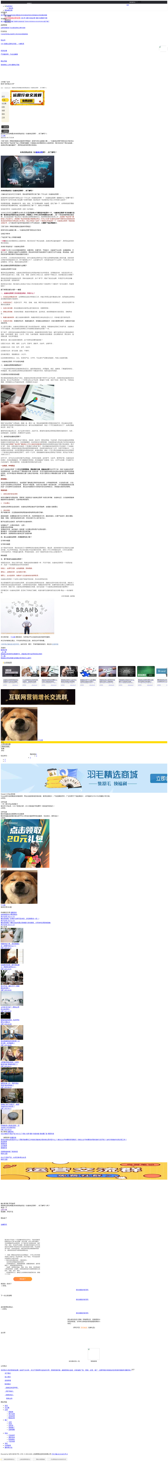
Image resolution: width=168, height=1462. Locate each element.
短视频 (41, 18)
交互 (2, 1133)
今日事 (7, 1408)
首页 (2, 87)
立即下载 (4, 1209)
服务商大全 (8, 1447)
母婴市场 (51, 1133)
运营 (18, 18)
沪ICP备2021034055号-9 (60, 1454)
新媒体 (11, 1412)
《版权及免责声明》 (12, 1387)
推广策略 (3, 21)
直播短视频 (43, 15)
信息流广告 (23, 21)
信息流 (11, 1425)
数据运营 (20, 15)
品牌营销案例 (5, 28)
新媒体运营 (12, 18)
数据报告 (25, 34)
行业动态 (3, 34)
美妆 (24, 1133)
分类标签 (8, 1445)
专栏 (6, 1443)
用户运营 (3, 15)
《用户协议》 (9, 1391)
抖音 (45, 18)
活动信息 (20, 34)
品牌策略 (12, 1429)
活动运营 (32, 18)
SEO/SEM (29, 21)
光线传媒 (36, 1133)
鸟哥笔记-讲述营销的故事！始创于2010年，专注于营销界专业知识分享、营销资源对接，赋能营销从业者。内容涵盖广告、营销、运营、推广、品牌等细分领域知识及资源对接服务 (66, 1370)
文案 (27, 18)
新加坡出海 (8, 10)
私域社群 (14, 15)
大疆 (27, 1133)
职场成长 (12, 1439)
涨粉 (37, 18)
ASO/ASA (35, 21)
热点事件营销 (21, 28)
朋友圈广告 (43, 1133)
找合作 (11, 8)
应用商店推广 (10, 21)
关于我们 (8, 1373)
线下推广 (46, 21)
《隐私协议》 (9, 1395)
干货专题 (12, 1441)
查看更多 (13, 912)
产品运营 (9, 15)
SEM (10, 1423)
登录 (128, 5)
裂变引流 (17, 21)
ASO (10, 1422)
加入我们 (8, 1377)
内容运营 (30, 15)
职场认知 (9, 34)
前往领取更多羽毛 (82, 1290)
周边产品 (12, 1133)
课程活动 (12, 1437)
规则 (31, 1133)
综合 (6, 1433)
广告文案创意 (13, 28)
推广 (6, 1420)
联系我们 (8, 1384)
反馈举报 (8, 1380)
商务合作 (9, 1398)
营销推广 (12, 1427)
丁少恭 (40, 740)
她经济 (6, 1133)
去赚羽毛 (4, 1224)
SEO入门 (19, 1133)
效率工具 (14, 34)
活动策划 (25, 15)
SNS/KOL (41, 21)
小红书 (23, 18)
